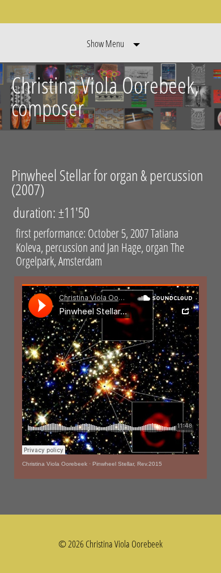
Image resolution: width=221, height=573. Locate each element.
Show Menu (105, 43)
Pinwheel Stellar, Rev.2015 (127, 464)
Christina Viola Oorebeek (54, 464)
